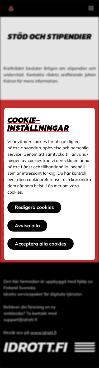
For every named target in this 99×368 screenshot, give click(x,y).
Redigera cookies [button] (34, 207)
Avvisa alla (27, 226)
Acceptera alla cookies (40, 244)
